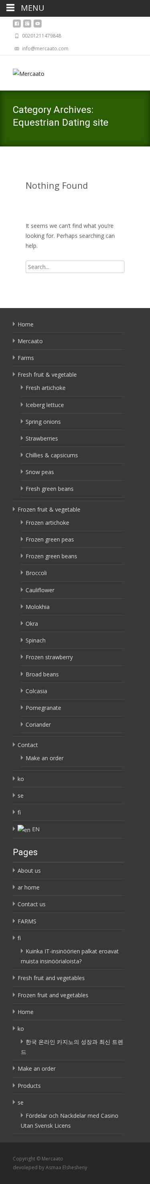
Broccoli (36, 573)
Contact (28, 745)
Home (26, 324)
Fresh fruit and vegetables (51, 978)
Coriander (38, 724)
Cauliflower (40, 590)
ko (21, 779)
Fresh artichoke (46, 387)
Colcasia (36, 691)
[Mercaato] (22, 71)
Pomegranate (43, 708)
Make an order (45, 758)
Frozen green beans (51, 556)
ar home (29, 887)
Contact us (32, 904)
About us (29, 870)
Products (29, 1085)
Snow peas (40, 472)
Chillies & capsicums (52, 455)
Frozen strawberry (49, 657)
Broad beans (42, 674)
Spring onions (43, 421)
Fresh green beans (50, 488)
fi (19, 812)
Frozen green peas (50, 539)
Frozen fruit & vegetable (49, 509)
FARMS (27, 921)
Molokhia (38, 607)
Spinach (36, 640)
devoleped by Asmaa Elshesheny (50, 1167)
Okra (32, 623)
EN (36, 829)
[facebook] (17, 26)
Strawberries (42, 438)
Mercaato (30, 341)
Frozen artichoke (47, 522)
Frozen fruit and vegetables (53, 995)
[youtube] (38, 26)
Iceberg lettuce (45, 405)
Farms (26, 358)
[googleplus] (27, 26)
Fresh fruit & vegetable (47, 374)
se (21, 795)
